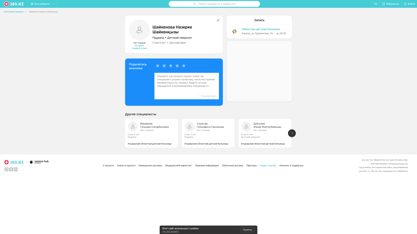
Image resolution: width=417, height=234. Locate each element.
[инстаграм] (6, 169)
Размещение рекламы (150, 165)
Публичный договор (232, 165)
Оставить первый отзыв (139, 46)
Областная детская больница (261, 29)
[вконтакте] (16, 169)
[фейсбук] (11, 169)
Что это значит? (170, 231)
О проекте (108, 165)
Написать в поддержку (291, 165)
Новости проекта (126, 165)
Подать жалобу (268, 165)
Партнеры (251, 165)
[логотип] (14, 3)
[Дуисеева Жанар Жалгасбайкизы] (266, 133)
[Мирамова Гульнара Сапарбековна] (153, 133)
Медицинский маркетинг (178, 165)
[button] (206, 96)
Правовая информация (207, 165)
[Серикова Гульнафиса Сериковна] (210, 133)
